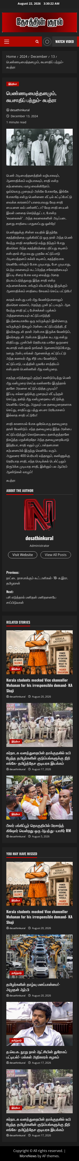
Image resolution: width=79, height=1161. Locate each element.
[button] (6, 41)
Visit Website (22, 554)
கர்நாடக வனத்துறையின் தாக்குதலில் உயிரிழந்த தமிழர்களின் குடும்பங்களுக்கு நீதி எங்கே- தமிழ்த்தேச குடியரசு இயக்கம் (38, 758)
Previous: (37, 578)
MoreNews (28, 1156)
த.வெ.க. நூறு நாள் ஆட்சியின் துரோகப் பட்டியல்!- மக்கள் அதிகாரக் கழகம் (36, 1054)
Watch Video (64, 41)
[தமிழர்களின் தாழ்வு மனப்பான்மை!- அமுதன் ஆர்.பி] (39, 956)
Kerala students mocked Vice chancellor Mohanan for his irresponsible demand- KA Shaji (39, 685)
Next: (31, 597)
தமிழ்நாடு (17, 973)
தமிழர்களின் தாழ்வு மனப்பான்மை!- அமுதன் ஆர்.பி (33, 986)
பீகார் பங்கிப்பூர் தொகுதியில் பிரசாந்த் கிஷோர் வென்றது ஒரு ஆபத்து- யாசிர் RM (38, 827)
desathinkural (20, 110)
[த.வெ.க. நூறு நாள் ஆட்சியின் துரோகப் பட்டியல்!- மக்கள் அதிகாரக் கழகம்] (39, 1024)
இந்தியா (12, 84)
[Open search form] (37, 41)
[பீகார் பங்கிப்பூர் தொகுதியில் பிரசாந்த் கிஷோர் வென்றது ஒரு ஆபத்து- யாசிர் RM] (39, 798)
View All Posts (56, 554)
